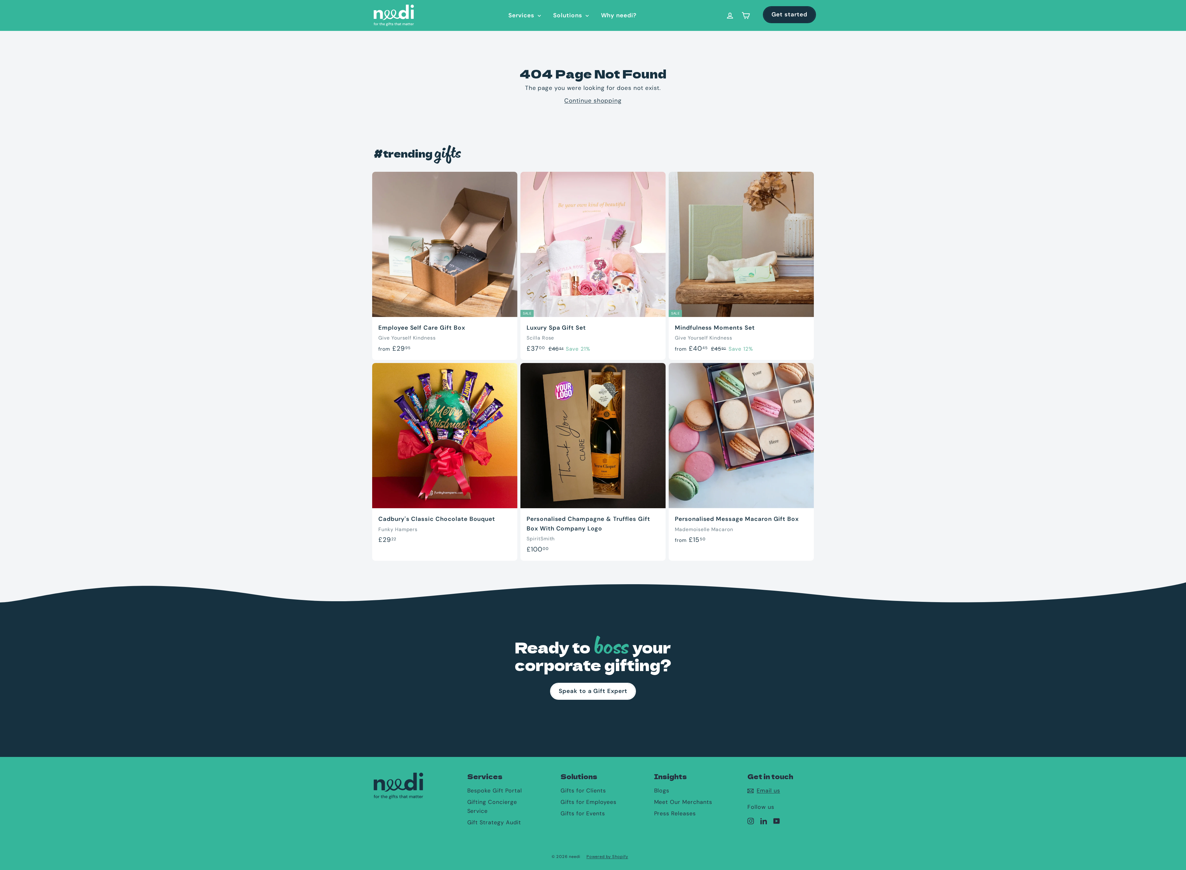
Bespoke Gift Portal (494, 790)
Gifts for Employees (588, 802)
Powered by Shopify (607, 856)
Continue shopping (592, 100)
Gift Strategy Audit (494, 822)
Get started (789, 14)
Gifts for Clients (583, 790)
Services (522, 15)
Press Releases (675, 813)
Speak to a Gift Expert (593, 691)
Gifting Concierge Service (492, 806)
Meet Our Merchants (683, 802)
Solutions (568, 15)
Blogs (662, 790)
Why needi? (619, 15)
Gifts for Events (583, 813)
